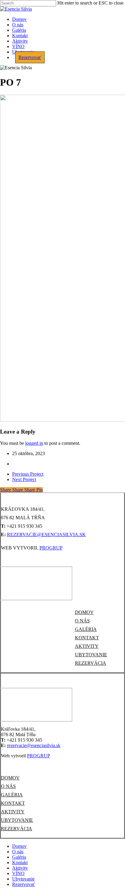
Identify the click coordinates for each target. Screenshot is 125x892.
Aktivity (20, 868)
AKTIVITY (87, 646)
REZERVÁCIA (90, 663)
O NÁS (82, 620)
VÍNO (18, 873)
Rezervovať (23, 884)
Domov (19, 846)
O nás (17, 851)
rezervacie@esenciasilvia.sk (46, 534)
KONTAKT (87, 637)
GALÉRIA (86, 629)
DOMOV (84, 612)
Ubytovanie (23, 878)
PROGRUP (50, 547)
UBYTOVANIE (91, 654)
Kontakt (20, 862)
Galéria (19, 857)
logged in (34, 443)
